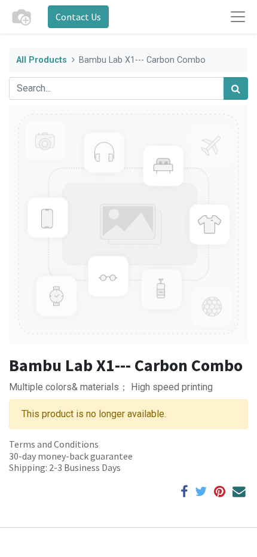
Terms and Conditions (54, 444)
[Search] (236, 88)
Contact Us (78, 17)
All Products (41, 60)
